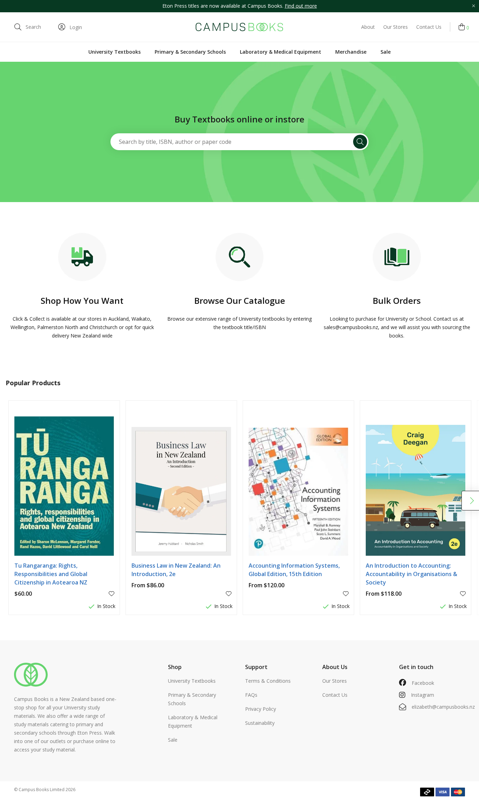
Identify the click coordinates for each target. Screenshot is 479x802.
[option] (239, 6)
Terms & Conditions (268, 680)
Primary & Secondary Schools (190, 51)
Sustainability (260, 723)
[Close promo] (473, 6)
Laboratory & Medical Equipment (280, 51)
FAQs (251, 694)
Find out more (301, 5)
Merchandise (350, 51)
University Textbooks (114, 51)
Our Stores (395, 27)
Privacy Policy (260, 709)
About (368, 27)
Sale (385, 51)
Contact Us (428, 27)
